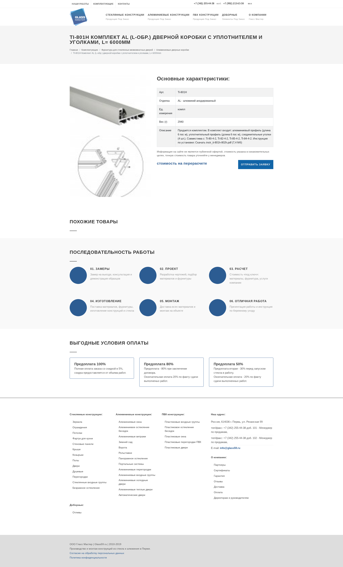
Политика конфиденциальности (88, 557)
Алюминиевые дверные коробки (172, 50)
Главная (74, 50)
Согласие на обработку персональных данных (97, 553)
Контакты (124, 4)
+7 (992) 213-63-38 (233, 3)
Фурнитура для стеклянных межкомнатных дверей (127, 50)
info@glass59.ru (230, 447)
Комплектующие (103, 4)
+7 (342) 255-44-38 (204, 3)
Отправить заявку (255, 164)
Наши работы (80, 4)
